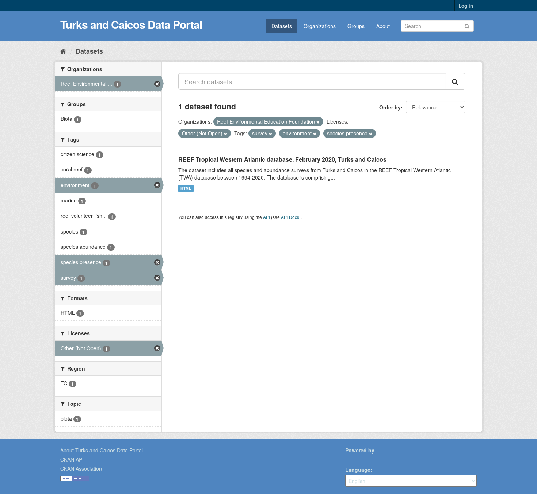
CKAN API (72, 459)
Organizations (320, 26)
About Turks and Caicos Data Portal (101, 450)
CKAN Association (81, 468)
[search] (455, 81)
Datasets (281, 26)
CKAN (357, 458)
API (266, 217)
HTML (185, 188)
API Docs (290, 217)
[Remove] (318, 122)
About (383, 26)
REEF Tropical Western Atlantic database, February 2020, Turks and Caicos (282, 159)
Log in (465, 5)
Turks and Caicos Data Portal (131, 24)
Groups (356, 26)
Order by (390, 107)
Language (357, 469)
